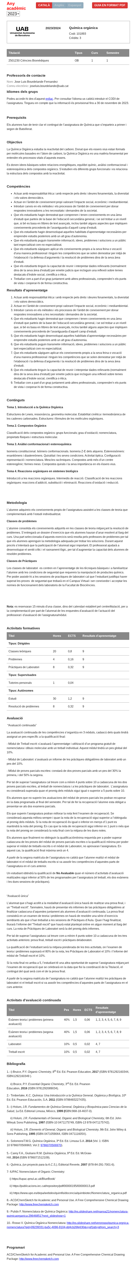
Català (44, 5)
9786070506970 (51, 1145)
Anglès (59, 5)
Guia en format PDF (109, 5)
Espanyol (74, 5)
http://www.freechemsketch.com (39, 1204)
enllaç (49, 98)
